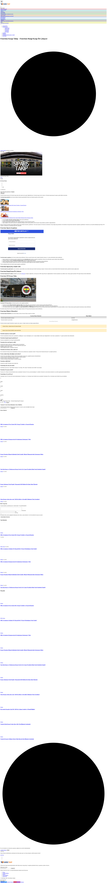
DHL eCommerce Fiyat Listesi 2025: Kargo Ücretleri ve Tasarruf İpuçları (13, 205)
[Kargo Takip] (5, 5)
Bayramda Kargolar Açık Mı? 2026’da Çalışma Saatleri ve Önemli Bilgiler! (17, 709)
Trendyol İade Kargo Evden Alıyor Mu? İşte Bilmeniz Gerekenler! (15, 724)
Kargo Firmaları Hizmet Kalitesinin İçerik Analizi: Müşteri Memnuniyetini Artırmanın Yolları (16, 217)
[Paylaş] (3, 187)
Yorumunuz (24, 510)
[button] (0, 6)
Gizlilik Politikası (3, 850)
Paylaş (8, 402)
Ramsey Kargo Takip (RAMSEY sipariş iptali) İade (12, 330)
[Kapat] (0, 7)
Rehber (1, 426)
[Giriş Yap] (0, 24)
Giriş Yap (2, 855)
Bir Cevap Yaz (3, 503)
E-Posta (16, 512)
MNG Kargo (2, 546)
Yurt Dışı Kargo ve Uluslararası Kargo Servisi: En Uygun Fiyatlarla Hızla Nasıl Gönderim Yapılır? (23, 469)
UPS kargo (23, 273)
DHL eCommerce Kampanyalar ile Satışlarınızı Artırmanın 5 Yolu (12, 211)
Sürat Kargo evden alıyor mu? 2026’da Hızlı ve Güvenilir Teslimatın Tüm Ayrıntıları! (20, 499)
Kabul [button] (8, 850)
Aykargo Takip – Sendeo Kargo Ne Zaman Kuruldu (12, 326)
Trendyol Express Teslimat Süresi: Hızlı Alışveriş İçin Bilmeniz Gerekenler (17, 739)
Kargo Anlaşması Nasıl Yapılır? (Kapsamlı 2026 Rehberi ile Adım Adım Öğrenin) (19, 484)
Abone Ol (12, 408)
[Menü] (1, 1)
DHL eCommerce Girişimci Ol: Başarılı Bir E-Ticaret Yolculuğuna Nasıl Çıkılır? (18, 548)
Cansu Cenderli (3, 150)
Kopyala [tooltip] (12, 191)
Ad (15, 511)
